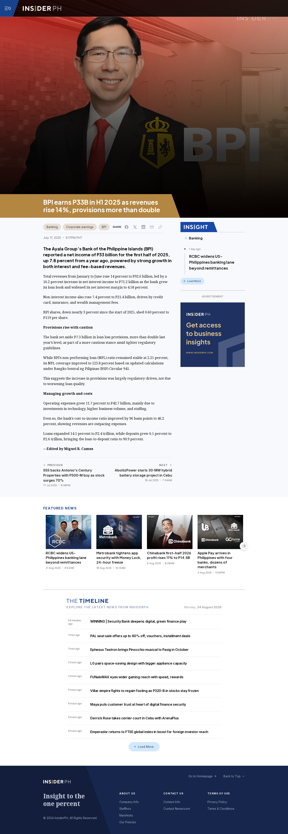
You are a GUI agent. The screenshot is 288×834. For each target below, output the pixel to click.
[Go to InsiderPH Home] (42, 8)
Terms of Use (218, 793)
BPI (104, 227)
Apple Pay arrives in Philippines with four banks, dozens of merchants (215, 560)
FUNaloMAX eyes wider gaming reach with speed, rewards (136, 677)
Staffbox (125, 808)
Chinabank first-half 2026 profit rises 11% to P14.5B (169, 555)
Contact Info (171, 802)
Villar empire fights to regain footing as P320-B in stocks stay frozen (144, 691)
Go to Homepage (200, 776)
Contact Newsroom (176, 808)
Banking (52, 227)
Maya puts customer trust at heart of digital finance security (138, 704)
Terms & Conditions (220, 808)
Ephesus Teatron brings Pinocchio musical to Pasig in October (139, 649)
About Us (127, 793)
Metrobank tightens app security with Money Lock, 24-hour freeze (118, 557)
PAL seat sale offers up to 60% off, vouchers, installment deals (140, 636)
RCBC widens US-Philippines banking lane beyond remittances (211, 262)
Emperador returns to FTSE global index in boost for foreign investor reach (149, 732)
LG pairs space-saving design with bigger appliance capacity (138, 663)
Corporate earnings (79, 227)
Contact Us (173, 793)
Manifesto (126, 815)
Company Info (129, 802)
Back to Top (232, 776)
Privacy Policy (217, 802)
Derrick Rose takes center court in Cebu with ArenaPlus (134, 718)
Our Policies (127, 822)
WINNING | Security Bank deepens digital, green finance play (138, 621)
